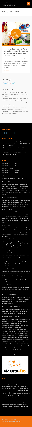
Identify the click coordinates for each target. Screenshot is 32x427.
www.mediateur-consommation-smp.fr (12, 352)
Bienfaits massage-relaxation (8, 384)
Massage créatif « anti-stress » (13, 397)
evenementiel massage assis (8, 388)
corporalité (8, 386)
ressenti (8, 408)
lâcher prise (4, 390)
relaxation (25, 406)
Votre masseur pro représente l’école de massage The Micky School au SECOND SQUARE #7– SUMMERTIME (15, 94)
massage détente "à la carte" (16, 399)
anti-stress (25, 381)
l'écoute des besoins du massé (22, 388)
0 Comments (17, 58)
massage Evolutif (16, 402)
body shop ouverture (19, 384)
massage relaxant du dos (10, 404)
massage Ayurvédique (12, 390)
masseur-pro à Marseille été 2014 (13, 406)
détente (24, 386)
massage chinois (16, 393)
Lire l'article (6, 70)
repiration (4, 408)
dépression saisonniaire (16, 386)
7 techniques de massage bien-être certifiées (12, 381)
